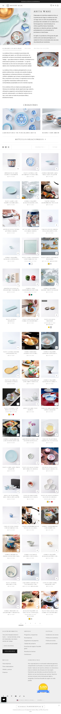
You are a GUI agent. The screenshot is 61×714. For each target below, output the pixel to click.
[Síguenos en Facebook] (3, 696)
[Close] (59, 705)
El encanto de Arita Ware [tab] (12, 48)
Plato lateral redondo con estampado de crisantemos (11, 583)
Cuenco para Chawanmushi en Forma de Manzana (30, 289)
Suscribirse (10, 651)
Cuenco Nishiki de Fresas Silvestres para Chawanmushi (11, 555)
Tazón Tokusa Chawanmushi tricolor (49, 202)
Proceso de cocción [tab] (41, 48)
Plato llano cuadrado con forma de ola (30, 258)
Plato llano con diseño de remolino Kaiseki (11, 202)
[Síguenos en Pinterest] (11, 696)
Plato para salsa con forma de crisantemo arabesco (50, 611)
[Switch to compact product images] (8, 147)
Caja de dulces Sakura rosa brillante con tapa (50, 230)
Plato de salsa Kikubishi (49, 320)
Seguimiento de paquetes (31, 641)
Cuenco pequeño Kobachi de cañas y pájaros (50, 381)
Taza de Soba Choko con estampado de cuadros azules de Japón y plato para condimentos (11, 527)
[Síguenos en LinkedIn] (24, 696)
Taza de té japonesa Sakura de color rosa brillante (50, 440)
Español (40, 700)
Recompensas (28, 638)
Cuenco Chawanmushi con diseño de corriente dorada (50, 527)
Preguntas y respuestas (30, 635)
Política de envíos (51, 641)
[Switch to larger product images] (3, 147)
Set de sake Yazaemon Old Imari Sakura (30, 230)
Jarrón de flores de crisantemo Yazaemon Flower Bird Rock (11, 289)
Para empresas (7, 664)
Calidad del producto (30, 643)
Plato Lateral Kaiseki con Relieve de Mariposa (11, 352)
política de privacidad (51, 643)
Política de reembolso (52, 638)
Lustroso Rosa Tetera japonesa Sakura (11, 230)
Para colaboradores (8, 666)
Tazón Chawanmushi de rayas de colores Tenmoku (30, 527)
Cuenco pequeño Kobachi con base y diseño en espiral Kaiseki (50, 352)
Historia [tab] (28, 48)
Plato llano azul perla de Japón (11, 468)
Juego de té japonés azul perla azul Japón (11, 496)
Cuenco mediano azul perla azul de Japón (50, 173)
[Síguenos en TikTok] (20, 696)
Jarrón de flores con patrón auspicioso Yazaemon (30, 440)
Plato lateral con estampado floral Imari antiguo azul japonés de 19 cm (30, 174)
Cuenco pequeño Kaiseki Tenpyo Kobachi (49, 289)
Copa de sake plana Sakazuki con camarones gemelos (49, 583)
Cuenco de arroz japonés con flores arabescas (30, 555)
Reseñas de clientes (30, 651)
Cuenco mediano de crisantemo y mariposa (11, 611)
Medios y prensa (7, 669)
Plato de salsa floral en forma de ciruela (30, 468)
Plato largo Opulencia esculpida (49, 258)
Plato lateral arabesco (11, 320)
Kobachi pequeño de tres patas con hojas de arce (30, 611)
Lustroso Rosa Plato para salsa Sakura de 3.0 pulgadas (50, 468)
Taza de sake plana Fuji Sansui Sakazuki (49, 409)
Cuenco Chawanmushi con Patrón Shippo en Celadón (11, 440)
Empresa (5, 672)
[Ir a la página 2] (40, 623)
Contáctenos (27, 654)
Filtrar (55, 147)
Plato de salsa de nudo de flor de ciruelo (49, 496)
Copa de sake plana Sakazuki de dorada (30, 496)
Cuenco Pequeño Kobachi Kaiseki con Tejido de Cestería (30, 202)
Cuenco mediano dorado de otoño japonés (30, 352)
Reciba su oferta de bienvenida (30, 1)
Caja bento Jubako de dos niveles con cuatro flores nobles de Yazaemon (30, 583)
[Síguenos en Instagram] (7, 696)
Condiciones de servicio (52, 635)
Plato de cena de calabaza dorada (11, 380)
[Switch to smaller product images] (6, 147)
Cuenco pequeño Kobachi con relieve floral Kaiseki (11, 258)
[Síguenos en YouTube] (16, 696)
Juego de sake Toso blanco (31, 409)
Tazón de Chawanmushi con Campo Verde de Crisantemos (30, 381)
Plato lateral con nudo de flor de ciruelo (11, 409)
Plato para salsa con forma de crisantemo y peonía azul (30, 320)
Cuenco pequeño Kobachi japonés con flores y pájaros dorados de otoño (49, 555)
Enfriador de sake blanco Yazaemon (11, 173)
